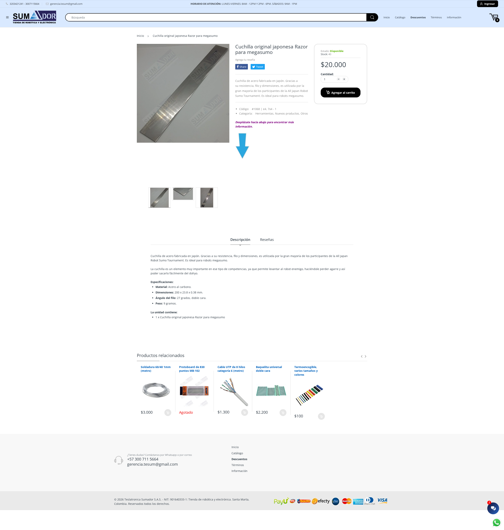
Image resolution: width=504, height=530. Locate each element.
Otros (304, 113)
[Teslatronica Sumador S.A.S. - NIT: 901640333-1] (34, 17)
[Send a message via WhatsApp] (496, 522)
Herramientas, (264, 113)
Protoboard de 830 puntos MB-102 (192, 369)
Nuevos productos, (287, 113)
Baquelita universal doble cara (269, 369)
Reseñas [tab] (267, 239)
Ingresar (489, 4)
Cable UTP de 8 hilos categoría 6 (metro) (231, 369)
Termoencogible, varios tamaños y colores (306, 370)
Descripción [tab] (240, 239)
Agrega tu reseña (245, 59)
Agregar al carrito (343, 92)
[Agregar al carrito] (167, 412)
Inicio (140, 36)
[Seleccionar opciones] (283, 412)
